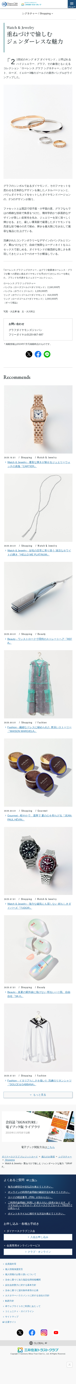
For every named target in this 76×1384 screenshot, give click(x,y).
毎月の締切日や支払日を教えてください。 (30, 1187)
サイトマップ (11, 1316)
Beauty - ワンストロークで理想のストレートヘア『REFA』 (39, 641)
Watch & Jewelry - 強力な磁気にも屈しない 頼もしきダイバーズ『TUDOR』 (39, 905)
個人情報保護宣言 (14, 1269)
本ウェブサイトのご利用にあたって (23, 1306)
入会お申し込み (39, 1237)
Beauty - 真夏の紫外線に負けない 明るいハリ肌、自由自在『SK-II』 (38, 994)
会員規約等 (10, 1264)
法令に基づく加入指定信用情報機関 (23, 1279)
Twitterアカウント (20, 1332)
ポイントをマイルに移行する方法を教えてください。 (36, 1213)
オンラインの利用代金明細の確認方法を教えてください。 (39, 1192)
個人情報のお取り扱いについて (20, 1274)
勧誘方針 (9, 1301)
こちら (51, 1147)
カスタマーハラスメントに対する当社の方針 (27, 1295)
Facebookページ (32, 1332)
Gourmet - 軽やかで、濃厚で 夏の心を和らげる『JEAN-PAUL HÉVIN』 (39, 817)
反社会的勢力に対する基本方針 (20, 1285)
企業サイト (10, 1322)
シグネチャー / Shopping (36, 13)
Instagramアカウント (44, 1332)
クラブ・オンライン (39, 1251)
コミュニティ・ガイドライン (19, 1311)
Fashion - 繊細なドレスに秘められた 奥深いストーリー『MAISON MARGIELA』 (39, 729)
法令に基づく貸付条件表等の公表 (21, 1290)
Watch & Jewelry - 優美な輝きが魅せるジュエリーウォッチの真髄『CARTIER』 (38, 464)
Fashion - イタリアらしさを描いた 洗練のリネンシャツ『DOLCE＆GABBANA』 (39, 1082)
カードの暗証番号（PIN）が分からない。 (30, 1197)
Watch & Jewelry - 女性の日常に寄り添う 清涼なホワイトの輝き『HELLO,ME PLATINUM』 (39, 552)
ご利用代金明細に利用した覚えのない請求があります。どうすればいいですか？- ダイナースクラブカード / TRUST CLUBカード (40, 1205)
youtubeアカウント (56, 1332)
